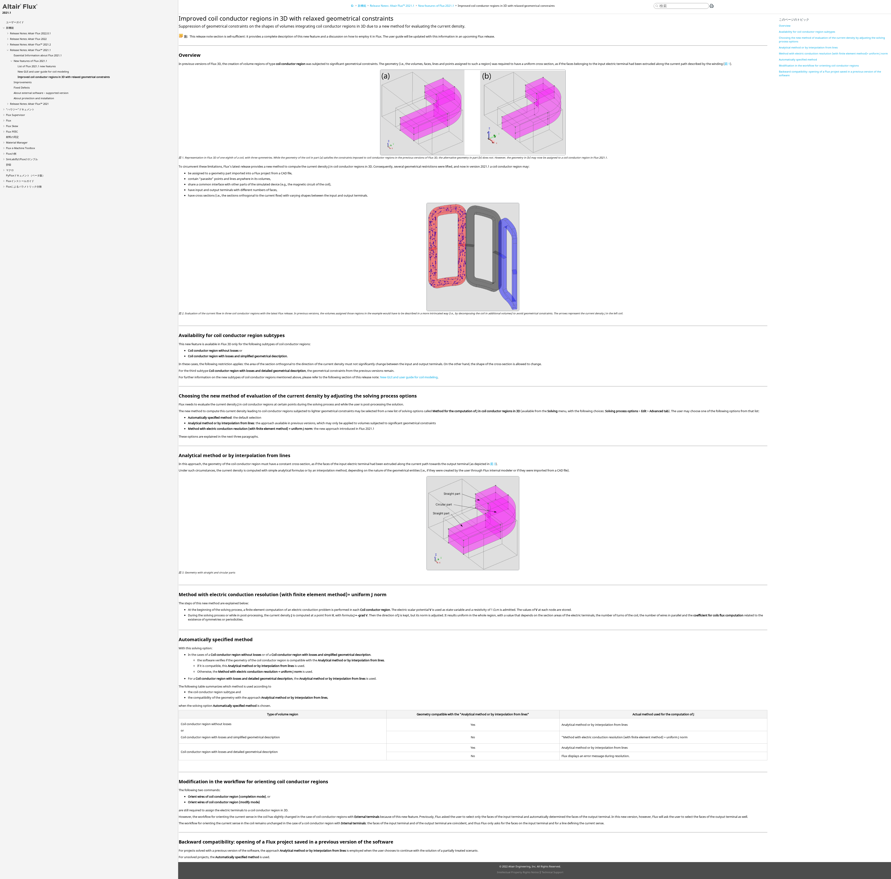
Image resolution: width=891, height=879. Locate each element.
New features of (30, 61)
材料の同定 (12, 137)
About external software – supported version (41, 93)
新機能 (10, 27)
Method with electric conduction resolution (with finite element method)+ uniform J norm (833, 53)
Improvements (23, 82)
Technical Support (552, 872)
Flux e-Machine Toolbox (20, 148)
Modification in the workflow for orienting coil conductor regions (819, 65)
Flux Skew (12, 126)
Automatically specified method (798, 59)
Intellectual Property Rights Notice (518, 872)
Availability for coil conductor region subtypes (807, 31)
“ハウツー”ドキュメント (20, 109)
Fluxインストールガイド (20, 181)
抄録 (8, 164)
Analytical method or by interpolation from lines (808, 47)
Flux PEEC (12, 131)
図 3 (493, 464)
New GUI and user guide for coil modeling (43, 71)
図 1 (727, 64)
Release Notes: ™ (30, 44)
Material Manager (17, 142)
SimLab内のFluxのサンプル (22, 159)
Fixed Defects (22, 87)
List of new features (37, 66)
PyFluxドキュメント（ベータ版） (25, 175)
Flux (8, 120)
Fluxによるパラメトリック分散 (24, 186)
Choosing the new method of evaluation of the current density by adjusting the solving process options (832, 39)
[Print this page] (711, 8)
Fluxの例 (11, 153)
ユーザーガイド (15, 22)
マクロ (10, 170)
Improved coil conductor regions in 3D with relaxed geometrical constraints (64, 77)
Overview (785, 25)
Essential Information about (38, 55)
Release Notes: (30, 33)
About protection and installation (34, 98)
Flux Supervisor (15, 115)
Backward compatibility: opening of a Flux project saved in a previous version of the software (830, 73)
